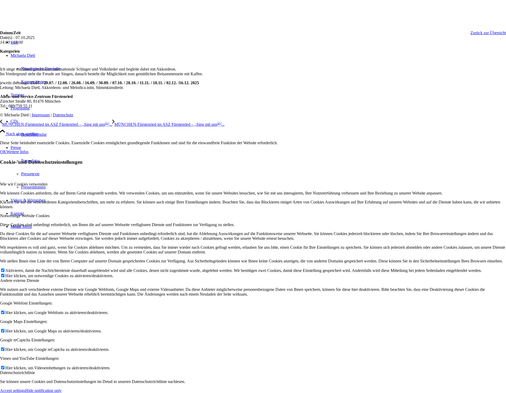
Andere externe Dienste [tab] (19, 280)
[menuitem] (258, 128)
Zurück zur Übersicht (488, 33)
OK (3, 152)
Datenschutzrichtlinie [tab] (17, 372)
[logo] (39, 25)
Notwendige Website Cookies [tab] (25, 215)
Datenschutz (63, 115)
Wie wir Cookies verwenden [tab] (23, 184)
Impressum (41, 115)
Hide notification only (43, 390)
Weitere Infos (17, 152)
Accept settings (12, 390)
